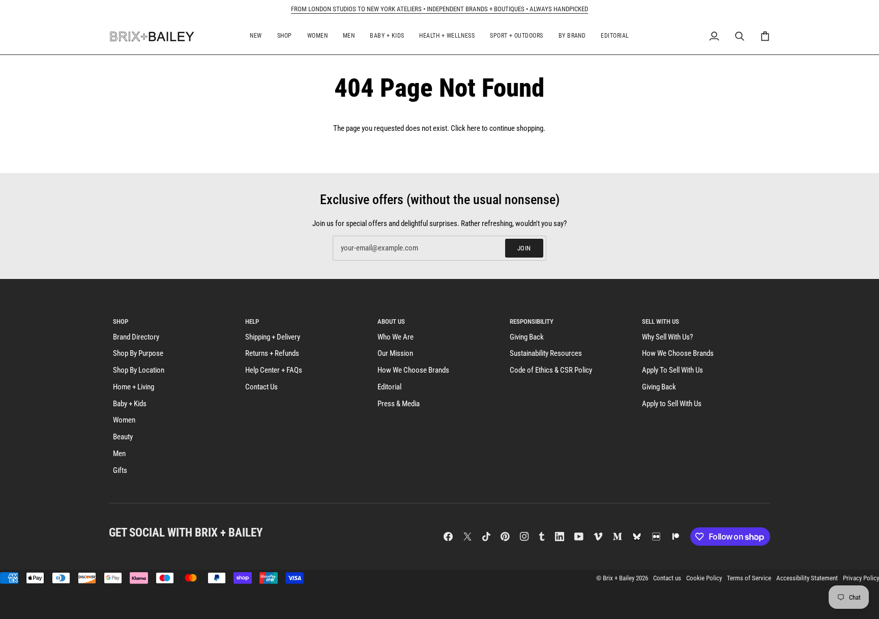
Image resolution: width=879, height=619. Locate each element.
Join (524, 248)
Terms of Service (749, 578)
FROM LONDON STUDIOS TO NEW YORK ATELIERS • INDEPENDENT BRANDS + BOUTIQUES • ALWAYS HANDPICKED (439, 9)
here (473, 128)
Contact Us (261, 387)
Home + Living (133, 387)
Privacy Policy (861, 578)
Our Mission (395, 353)
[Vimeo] (598, 536)
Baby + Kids (129, 404)
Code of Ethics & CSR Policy (551, 370)
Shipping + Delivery (272, 337)
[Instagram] (524, 536)
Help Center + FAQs (273, 370)
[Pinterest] (505, 536)
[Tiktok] (486, 536)
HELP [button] (252, 321)
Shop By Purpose (138, 353)
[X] (467, 536)
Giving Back (527, 337)
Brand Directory (136, 337)
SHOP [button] (120, 321)
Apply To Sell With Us (672, 370)
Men (119, 453)
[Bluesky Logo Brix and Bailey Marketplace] (636, 536)
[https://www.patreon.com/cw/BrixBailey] (675, 536)
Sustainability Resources (546, 353)
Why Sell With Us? (667, 337)
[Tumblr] (541, 536)
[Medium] (617, 536)
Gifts (120, 470)
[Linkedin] (559, 536)
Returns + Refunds (272, 353)
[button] (255, 36)
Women (124, 420)
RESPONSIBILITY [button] (531, 321)
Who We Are (395, 337)
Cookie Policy (704, 578)
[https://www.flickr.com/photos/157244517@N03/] (656, 536)
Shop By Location (138, 370)
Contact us (667, 578)
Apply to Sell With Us (671, 404)
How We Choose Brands (413, 370)
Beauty (123, 437)
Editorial (389, 387)
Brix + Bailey (618, 578)
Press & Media (398, 404)
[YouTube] (578, 536)
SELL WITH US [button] (660, 321)
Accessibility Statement (807, 578)
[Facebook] (448, 536)
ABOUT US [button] (391, 321)
